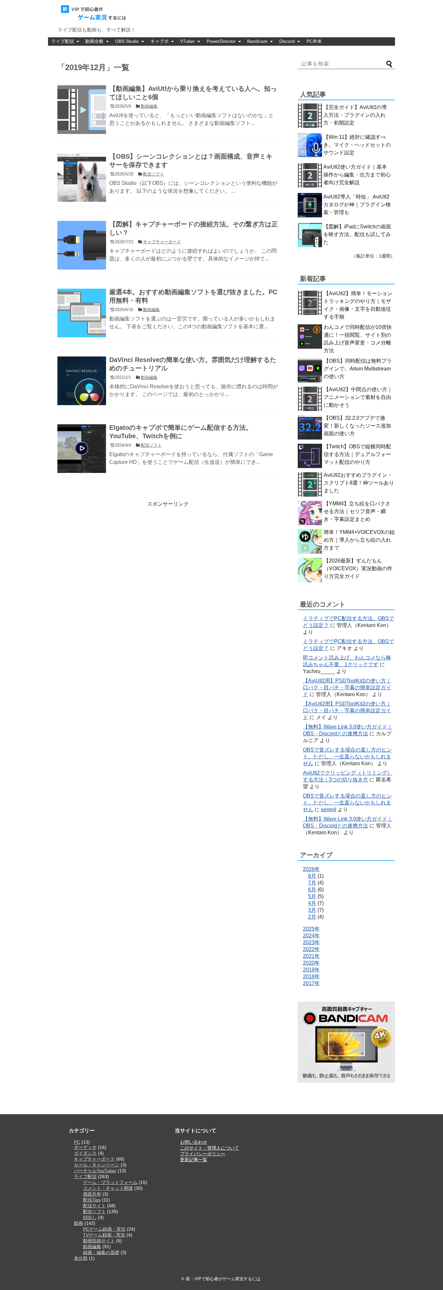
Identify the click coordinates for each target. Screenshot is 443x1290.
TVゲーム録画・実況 (104, 1234)
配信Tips (92, 1199)
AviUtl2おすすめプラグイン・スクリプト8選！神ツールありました (359, 482)
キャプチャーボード (94, 1159)
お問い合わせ (193, 1142)
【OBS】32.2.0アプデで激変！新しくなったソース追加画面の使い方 (357, 425)
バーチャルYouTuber (95, 1170)
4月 (312, 903)
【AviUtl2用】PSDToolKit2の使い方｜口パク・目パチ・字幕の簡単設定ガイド (347, 687)
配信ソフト (94, 1211)
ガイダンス (85, 1153)
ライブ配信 (62, 41)
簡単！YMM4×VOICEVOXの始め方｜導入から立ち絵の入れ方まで (359, 539)
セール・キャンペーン (96, 1164)
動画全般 (94, 41)
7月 (312, 883)
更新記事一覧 (193, 1159)
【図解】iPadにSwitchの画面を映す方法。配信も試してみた (357, 234)
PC (77, 1142)
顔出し (90, 1217)
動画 (78, 1223)
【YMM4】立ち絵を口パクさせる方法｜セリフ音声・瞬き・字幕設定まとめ (357, 511)
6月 (312, 889)
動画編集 (92, 1246)
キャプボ (159, 41)
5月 (312, 896)
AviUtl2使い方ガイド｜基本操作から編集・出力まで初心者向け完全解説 (357, 174)
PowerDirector (221, 41)
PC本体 (314, 41)
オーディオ (85, 1147)
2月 (312, 917)
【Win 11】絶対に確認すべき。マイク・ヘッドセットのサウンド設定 (357, 144)
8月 (312, 876)
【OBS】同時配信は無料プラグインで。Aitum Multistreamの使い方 (358, 368)
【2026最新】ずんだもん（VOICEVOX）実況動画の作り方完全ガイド (358, 568)
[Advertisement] (111, 553)
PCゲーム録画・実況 (104, 1229)
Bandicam (257, 41)
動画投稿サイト (99, 1240)
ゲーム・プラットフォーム (110, 1182)
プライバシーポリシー (202, 1153)
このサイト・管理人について (209, 1148)
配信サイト (94, 1205)
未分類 (81, 1258)
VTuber (187, 41)
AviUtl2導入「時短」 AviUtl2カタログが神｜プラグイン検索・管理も (357, 204)
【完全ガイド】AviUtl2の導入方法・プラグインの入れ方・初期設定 (355, 115)
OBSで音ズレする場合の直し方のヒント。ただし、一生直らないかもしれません (347, 756)
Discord (287, 41)
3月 (312, 910)
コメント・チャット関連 (108, 1188)
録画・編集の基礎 (101, 1252)
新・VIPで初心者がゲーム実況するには (223, 1278)
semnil (328, 809)
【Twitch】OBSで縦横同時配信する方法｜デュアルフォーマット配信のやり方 (357, 454)
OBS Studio (127, 41)
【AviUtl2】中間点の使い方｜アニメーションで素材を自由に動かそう (358, 397)
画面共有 (92, 1194)
